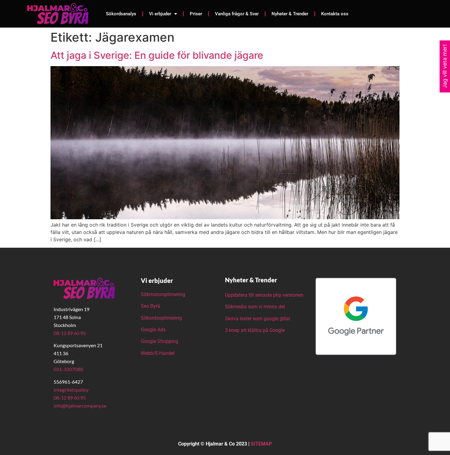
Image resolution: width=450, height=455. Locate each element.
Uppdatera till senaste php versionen (264, 295)
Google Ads (153, 330)
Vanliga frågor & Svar (237, 14)
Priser (196, 14)
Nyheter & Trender (290, 14)
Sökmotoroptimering (163, 294)
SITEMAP (261, 444)
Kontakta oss (334, 14)
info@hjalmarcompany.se (80, 405)
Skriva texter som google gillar (257, 319)
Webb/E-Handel (157, 353)
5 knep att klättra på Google (255, 330)
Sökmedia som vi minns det (255, 307)
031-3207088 (68, 369)
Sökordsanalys (121, 14)
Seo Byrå (151, 306)
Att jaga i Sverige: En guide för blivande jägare (157, 55)
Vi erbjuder (160, 14)
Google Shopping (159, 341)
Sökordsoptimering (162, 318)
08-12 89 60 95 (70, 333)
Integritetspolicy (71, 390)
